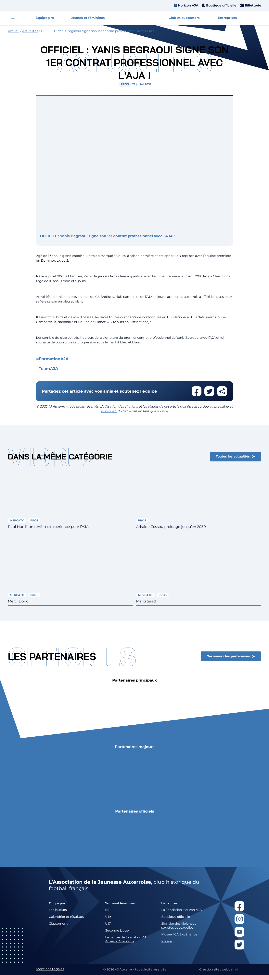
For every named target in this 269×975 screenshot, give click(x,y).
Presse (166, 941)
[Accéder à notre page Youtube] (239, 932)
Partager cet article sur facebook (196, 391)
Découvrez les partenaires (228, 656)
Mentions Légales (50, 969)
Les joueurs (58, 910)
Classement (58, 923)
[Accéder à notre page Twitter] (239, 944)
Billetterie (252, 5)
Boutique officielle (220, 5)
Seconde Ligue (117, 930)
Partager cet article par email (222, 391)
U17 (108, 923)
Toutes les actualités (233, 456)
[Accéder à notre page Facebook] (239, 906)
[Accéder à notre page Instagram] (239, 919)
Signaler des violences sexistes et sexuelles (178, 925)
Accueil (13, 31)
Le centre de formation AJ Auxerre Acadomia (125, 939)
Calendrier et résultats (66, 917)
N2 (107, 910)
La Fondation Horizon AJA (181, 910)
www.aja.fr (109, 411)
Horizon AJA (188, 5)
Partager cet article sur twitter (209, 391)
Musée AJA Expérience (179, 934)
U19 (108, 917)
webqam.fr (230, 969)
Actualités (30, 31)
